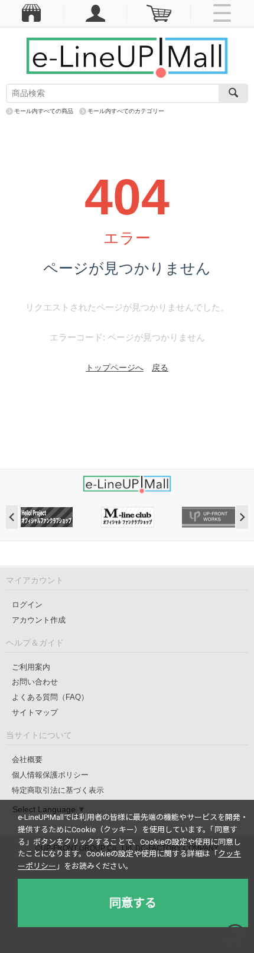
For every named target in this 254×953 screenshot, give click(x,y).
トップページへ (115, 367)
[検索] (233, 93)
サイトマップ (35, 712)
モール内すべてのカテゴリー (125, 111)
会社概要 (27, 759)
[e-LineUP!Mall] (127, 57)
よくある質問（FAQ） (50, 697)
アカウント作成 (39, 620)
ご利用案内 (31, 667)
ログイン (27, 604)
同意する (133, 903)
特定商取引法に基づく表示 (58, 790)
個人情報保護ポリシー (50, 774)
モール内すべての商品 (43, 111)
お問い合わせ (35, 681)
